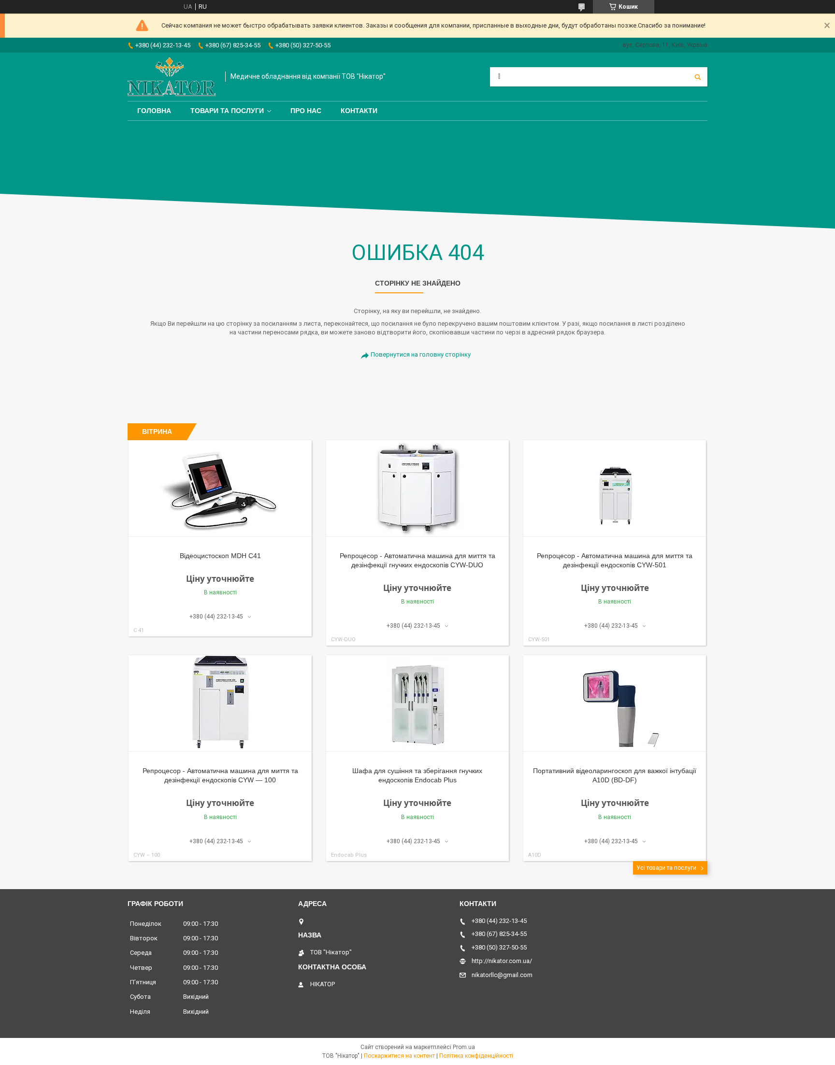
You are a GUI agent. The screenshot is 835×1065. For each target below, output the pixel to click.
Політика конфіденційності (476, 1055)
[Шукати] (697, 76)
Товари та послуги (227, 111)
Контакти (359, 111)
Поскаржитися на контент (399, 1055)
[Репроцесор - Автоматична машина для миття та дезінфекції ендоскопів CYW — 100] (220, 703)
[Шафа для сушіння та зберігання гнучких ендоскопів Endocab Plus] (417, 703)
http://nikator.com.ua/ (502, 960)
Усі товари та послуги (666, 867)
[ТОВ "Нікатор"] (172, 77)
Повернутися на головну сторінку (421, 354)
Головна (154, 111)
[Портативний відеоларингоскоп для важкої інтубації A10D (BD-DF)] (614, 703)
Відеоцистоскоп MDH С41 (220, 556)
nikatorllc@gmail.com (502, 975)
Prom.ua (464, 1047)
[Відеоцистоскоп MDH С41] (220, 488)
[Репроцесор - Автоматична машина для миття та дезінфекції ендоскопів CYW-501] (614, 488)
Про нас (305, 111)
